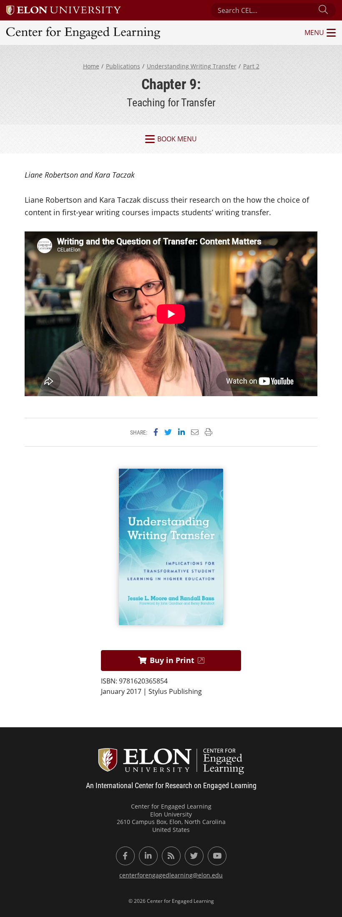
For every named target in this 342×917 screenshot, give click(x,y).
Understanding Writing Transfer (191, 66)
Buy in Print (172, 660)
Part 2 (251, 66)
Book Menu (177, 138)
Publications (123, 66)
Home (91, 66)
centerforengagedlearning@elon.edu (171, 875)
